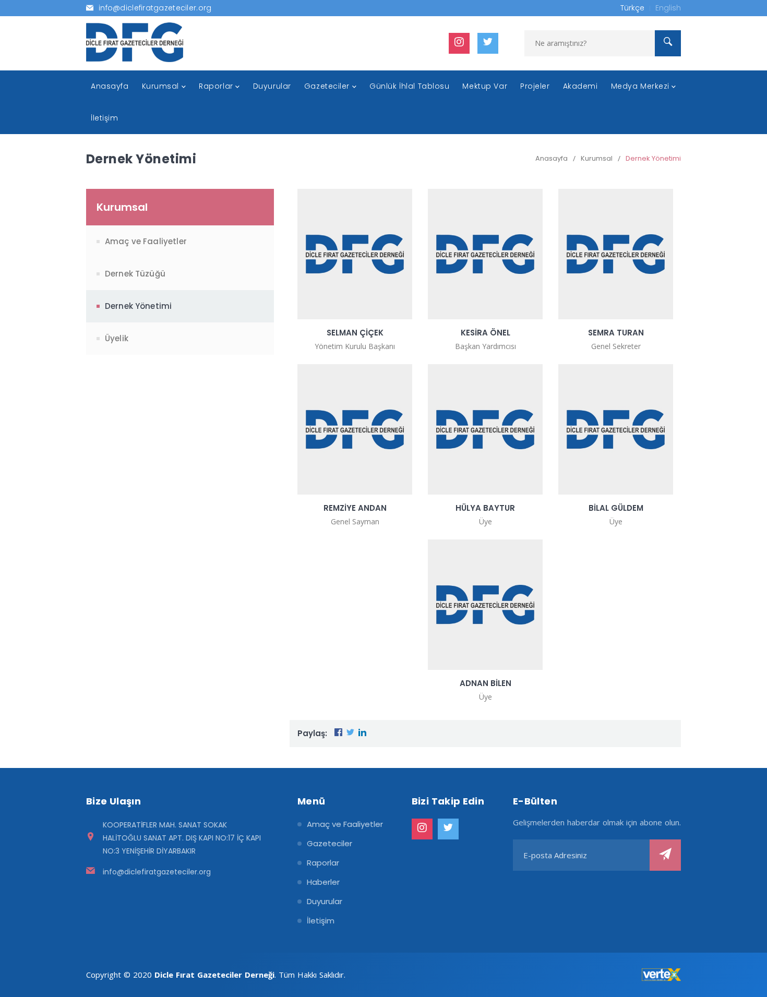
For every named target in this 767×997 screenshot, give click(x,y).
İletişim (320, 920)
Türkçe (632, 8)
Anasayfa (551, 158)
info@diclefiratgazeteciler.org (157, 872)
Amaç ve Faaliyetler (146, 241)
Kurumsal (597, 158)
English (668, 8)
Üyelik (116, 338)
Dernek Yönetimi (653, 158)
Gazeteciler (329, 843)
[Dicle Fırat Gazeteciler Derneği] (134, 42)
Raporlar (323, 862)
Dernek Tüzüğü (135, 273)
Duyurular (324, 901)
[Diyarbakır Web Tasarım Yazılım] (661, 974)
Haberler (323, 881)
